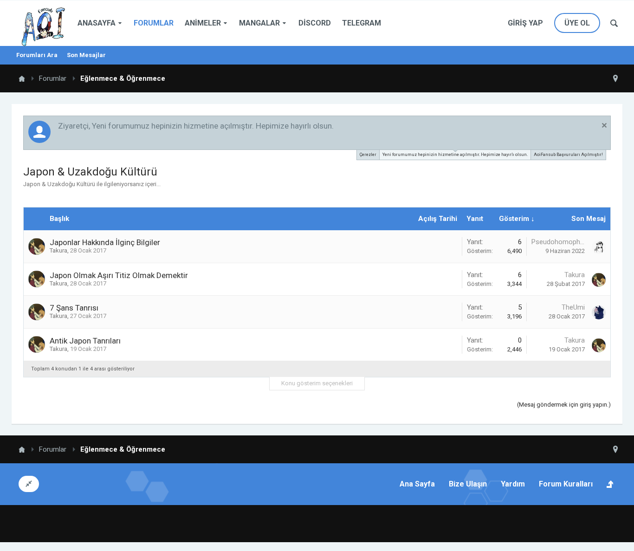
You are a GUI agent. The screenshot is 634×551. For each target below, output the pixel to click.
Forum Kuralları (566, 484)
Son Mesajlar (86, 55)
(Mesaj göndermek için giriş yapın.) (564, 404)
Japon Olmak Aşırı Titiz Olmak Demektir (119, 275)
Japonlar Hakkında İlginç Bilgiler (105, 242)
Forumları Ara (37, 55)
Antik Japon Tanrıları (85, 340)
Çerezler (368, 154)
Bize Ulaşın (468, 484)
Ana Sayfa (417, 484)
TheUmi (573, 307)
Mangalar (259, 23)
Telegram (361, 23)
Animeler (203, 23)
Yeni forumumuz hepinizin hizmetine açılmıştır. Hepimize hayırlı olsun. (455, 154)
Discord (314, 23)
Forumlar (154, 23)
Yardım (513, 484)
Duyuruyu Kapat (604, 125)
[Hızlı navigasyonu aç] (615, 78)
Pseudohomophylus (558, 242)
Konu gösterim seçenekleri (317, 383)
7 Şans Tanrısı (74, 307)
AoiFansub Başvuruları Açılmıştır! (568, 154)
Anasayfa (97, 23)
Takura (58, 250)
